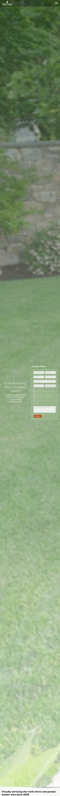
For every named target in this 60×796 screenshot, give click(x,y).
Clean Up (38, 390)
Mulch (37, 393)
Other (36, 404)
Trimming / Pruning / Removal (45, 395)
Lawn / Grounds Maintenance (44, 391)
